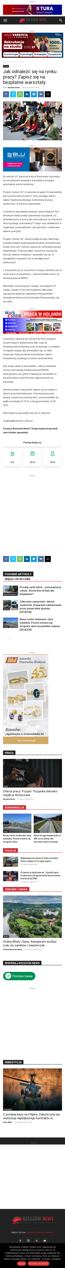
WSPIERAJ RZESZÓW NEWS (22, 963)
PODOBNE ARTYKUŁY (18, 574)
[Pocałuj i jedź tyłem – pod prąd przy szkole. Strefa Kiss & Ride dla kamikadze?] (10, 591)
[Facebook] (6, 94)
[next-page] (10, 637)
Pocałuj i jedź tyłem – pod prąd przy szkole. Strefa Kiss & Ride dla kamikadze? (40, 591)
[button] (5, 20)
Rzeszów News (14, 87)
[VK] (41, 94)
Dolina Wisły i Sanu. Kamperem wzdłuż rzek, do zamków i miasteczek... (30, 943)
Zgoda (22, 1263)
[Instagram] (28, 1241)
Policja (10, 850)
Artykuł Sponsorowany (12, 949)
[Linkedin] (27, 94)
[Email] (48, 94)
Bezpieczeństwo (10, 594)
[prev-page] (5, 637)
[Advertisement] (32, 509)
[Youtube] (45, 1241)
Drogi (6, 627)
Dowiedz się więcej (38, 1263)
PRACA (9, 752)
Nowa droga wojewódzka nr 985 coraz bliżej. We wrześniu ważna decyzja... (47, 838)
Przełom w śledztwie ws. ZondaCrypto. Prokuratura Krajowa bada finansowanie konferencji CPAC (40, 875)
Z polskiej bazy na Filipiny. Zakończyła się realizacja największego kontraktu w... (31, 1116)
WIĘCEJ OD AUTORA (17, 579)
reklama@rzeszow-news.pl (40, 1232)
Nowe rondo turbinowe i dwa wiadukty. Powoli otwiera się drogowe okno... (17, 838)
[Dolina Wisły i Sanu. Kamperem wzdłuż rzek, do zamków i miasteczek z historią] (32, 916)
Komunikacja (14, 807)
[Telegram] (34, 94)
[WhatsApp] (20, 94)
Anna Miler (7, 1122)
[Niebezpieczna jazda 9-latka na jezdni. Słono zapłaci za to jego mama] (10, 862)
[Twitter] (13, 94)
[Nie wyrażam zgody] (61, 1255)
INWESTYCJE (13, 1062)
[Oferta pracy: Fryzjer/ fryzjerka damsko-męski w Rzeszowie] (32, 773)
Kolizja (6, 609)
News (20, 61)
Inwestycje (8, 1109)
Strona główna (9, 61)
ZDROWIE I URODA (16, 889)
